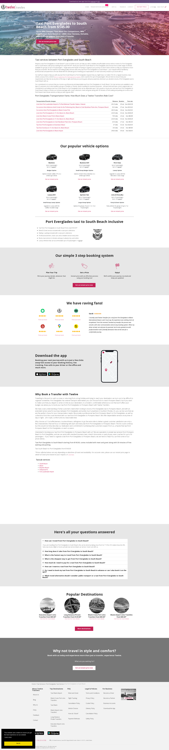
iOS (99, 2)
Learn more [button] (8, 737)
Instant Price (142, 7)
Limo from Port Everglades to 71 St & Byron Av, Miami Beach (55, 113)
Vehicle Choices (73, 708)
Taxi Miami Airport (56, 693)
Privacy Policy (90, 698)
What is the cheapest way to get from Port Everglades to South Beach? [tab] (73, 559)
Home (87, 7)
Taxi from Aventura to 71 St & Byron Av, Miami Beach (52, 128)
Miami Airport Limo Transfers (56, 711)
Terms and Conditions (93, 693)
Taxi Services (41, 684)
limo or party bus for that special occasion (67, 77)
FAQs (34, 710)
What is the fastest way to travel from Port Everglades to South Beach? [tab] (73, 555)
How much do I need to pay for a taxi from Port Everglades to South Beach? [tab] (75, 563)
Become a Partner (109, 698)
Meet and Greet (73, 693)
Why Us (114, 7)
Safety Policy (90, 719)
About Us (36, 695)
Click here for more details (47, 619)
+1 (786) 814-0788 (40, 740)
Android (92, 2)
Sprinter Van (84, 195)
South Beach (43, 463)
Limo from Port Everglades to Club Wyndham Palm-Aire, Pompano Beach (59, 122)
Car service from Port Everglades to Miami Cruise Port (53, 110)
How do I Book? (73, 713)
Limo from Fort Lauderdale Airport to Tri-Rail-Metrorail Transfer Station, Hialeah (60, 104)
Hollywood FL (43, 469)
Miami (41, 465)
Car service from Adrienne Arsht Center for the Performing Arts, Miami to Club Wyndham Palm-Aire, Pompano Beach (72, 107)
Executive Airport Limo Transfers (58, 725)
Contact (130, 7)
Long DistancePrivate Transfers (56, 718)
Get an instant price (51, 179)
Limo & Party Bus (117, 195)
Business (52, 163)
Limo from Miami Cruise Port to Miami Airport (50, 116)
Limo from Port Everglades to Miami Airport (49, 130)
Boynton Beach (44, 467)
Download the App (109, 708)
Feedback (123, 7)
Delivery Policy (90, 708)
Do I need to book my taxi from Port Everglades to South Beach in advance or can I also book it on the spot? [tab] (84, 571)
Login (152, 7)
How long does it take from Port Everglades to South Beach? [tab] (69, 551)
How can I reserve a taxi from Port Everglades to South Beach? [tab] (70, 566)
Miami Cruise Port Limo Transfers (58, 699)
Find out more (42, 320)
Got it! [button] (18, 743)
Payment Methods (74, 719)
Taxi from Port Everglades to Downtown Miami (50, 125)
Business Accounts (109, 703)
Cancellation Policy (74, 703)
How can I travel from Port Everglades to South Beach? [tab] (67, 541)
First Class (117, 163)
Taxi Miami (54, 705)
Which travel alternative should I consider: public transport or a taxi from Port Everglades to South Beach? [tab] (82, 576)
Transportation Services (99, 7)
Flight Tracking (72, 698)
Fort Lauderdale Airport (46, 471)
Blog (34, 700)
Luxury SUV (52, 195)
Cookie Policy (90, 703)
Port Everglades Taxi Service (55, 684)
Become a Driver (108, 693)
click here (71, 455)
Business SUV (84, 163)
